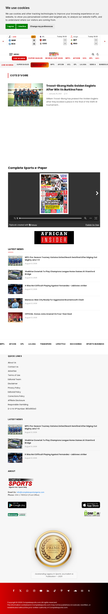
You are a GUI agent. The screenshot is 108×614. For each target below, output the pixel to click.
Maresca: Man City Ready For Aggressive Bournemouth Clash (54, 299)
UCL (85, 58)
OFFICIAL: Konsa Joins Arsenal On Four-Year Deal (48, 314)
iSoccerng (76, 344)
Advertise (12, 371)
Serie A (93, 64)
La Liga (99, 58)
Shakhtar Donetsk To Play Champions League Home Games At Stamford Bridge (60, 272)
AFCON (76, 58)
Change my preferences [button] (41, 26)
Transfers (45, 344)
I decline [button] (22, 26)
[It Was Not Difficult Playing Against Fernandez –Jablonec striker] (15, 289)
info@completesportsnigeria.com (30, 492)
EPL (91, 58)
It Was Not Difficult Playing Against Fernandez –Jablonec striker (56, 285)
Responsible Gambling (18, 404)
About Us (12, 362)
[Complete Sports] (54, 54)
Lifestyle (60, 344)
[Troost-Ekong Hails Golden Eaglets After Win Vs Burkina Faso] (25, 94)
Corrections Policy (16, 396)
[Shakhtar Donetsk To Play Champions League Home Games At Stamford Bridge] (15, 275)
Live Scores (19, 58)
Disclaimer (13, 383)
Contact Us (13, 366)
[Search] (93, 54)
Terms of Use (14, 375)
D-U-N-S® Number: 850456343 (22, 408)
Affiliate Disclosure (16, 400)
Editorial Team (14, 379)
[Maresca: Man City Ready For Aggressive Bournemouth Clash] (15, 303)
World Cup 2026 (54, 58)
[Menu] (14, 54)
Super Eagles (35, 58)
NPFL (67, 58)
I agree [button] (10, 26)
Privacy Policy (14, 387)
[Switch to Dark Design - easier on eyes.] (97, 54)
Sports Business (95, 344)
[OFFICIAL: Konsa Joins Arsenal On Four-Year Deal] (15, 317)
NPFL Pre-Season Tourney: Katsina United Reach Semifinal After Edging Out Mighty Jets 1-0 (61, 258)
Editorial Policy (14, 392)
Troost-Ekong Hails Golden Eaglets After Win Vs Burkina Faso (71, 87)
